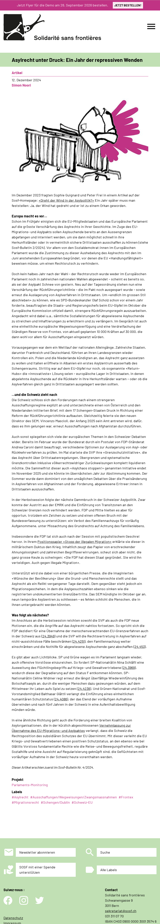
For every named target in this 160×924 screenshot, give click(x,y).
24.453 (139, 646)
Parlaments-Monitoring (30, 785)
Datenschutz (13, 918)
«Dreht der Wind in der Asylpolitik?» (66, 200)
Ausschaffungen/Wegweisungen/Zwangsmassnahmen (75, 797)
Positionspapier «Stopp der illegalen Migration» (74, 541)
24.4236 (84, 688)
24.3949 (48, 636)
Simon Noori (21, 85)
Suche (105, 852)
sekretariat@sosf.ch (120, 911)
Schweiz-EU (83, 802)
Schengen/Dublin (56, 802)
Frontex (127, 797)
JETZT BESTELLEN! (127, 5)
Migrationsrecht (26, 802)
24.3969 (129, 667)
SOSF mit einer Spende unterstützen (37, 869)
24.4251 (78, 641)
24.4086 (61, 699)
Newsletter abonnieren (37, 852)
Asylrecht (21, 797)
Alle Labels (108, 870)
